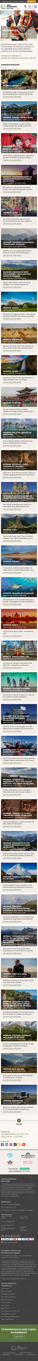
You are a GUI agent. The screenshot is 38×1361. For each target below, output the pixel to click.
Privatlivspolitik (18, 1354)
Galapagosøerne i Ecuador (8, 1314)
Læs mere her (31, 1)
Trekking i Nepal (5, 1302)
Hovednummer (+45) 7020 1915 (15, 1134)
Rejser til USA (5, 1308)
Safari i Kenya (5, 1305)
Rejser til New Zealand (7, 1319)
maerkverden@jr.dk (14, 1204)
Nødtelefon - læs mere (12, 1136)
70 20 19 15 (12, 1207)
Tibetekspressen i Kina (7, 1294)
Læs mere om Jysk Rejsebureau (10, 1196)
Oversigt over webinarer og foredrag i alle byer (18, 58)
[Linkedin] (6, 1144)
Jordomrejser (5, 1288)
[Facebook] (2, 1144)
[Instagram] (11, 1144)
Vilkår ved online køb (25, 1353)
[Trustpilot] (19, 1144)
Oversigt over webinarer (10, 56)
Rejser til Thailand (6, 1291)
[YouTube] (23, 1144)
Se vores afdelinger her (7, 1222)
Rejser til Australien (6, 1300)
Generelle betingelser (9, 1353)
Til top (19, 1124)
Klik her (30, 1210)
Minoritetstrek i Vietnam (8, 1297)
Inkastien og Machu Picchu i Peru (10, 1311)
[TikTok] (15, 1144)
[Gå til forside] (9, 6)
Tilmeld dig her (19, 1337)
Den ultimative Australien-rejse (10, 1316)
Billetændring (6, 1354)
